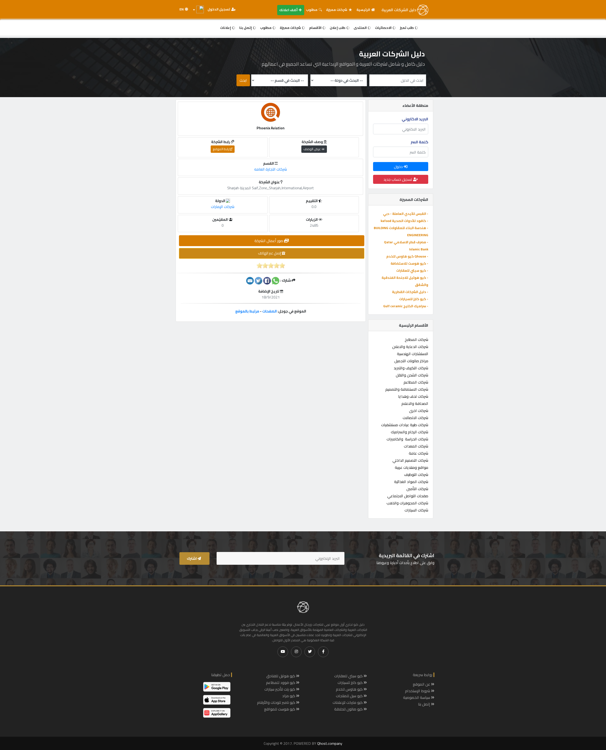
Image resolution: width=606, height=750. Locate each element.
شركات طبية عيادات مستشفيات (404, 424)
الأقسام (315, 28)
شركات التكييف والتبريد (411, 367)
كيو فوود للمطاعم (281, 682)
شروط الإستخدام (418, 690)
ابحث (243, 80)
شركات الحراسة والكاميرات (407, 439)
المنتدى (360, 28)
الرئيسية (363, 10)
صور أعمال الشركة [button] (269, 240)
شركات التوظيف (416, 474)
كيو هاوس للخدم (350, 689)
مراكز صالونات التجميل (411, 360)
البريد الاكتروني (415, 119)
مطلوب (312, 10)
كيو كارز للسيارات (351, 682)
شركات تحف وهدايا (413, 396)
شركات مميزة (337, 10)
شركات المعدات (416, 446)
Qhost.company (329, 743)
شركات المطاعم (416, 382)
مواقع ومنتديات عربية (411, 467)
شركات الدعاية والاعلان (410, 346)
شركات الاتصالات (415, 417)
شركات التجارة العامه (270, 169)
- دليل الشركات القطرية (410, 292)
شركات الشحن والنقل (412, 375)
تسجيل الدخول (219, 9)
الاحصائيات (383, 28)
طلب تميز (407, 28)
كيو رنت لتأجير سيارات (280, 689)
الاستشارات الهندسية (412, 353)
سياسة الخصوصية (417, 697)
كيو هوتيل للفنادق (281, 676)
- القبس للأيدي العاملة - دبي (405, 214)
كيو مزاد (289, 695)
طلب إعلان (338, 28)
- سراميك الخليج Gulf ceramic (405, 306)
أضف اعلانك (288, 10)
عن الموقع (422, 684)
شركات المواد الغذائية (411, 481)
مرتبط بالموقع (247, 311)
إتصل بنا (246, 28)
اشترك (192, 558)
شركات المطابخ (416, 339)
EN (181, 9)
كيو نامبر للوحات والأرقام (276, 702)
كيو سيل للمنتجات (350, 695)
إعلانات (226, 28)
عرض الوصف (312, 149)
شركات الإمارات (222, 206)
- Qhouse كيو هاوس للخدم (407, 256)
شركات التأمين (417, 488)
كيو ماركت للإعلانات (348, 702)
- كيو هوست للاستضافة (409, 263)
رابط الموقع (221, 149)
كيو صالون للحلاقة (349, 709)
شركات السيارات (416, 510)
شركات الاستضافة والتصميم (406, 389)
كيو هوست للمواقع (280, 709)
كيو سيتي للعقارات (349, 676)
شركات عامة (418, 453)
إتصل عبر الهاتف (270, 253)
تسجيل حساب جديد (398, 179)
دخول (399, 166)
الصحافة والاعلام (414, 403)
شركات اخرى (418, 410)
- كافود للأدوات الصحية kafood (404, 221)
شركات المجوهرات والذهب (407, 502)
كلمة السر (419, 142)
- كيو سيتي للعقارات (412, 270)
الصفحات (269, 311)
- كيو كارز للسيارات (413, 299)
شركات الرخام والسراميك (409, 431)
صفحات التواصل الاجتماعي (407, 495)
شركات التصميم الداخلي (410, 460)
